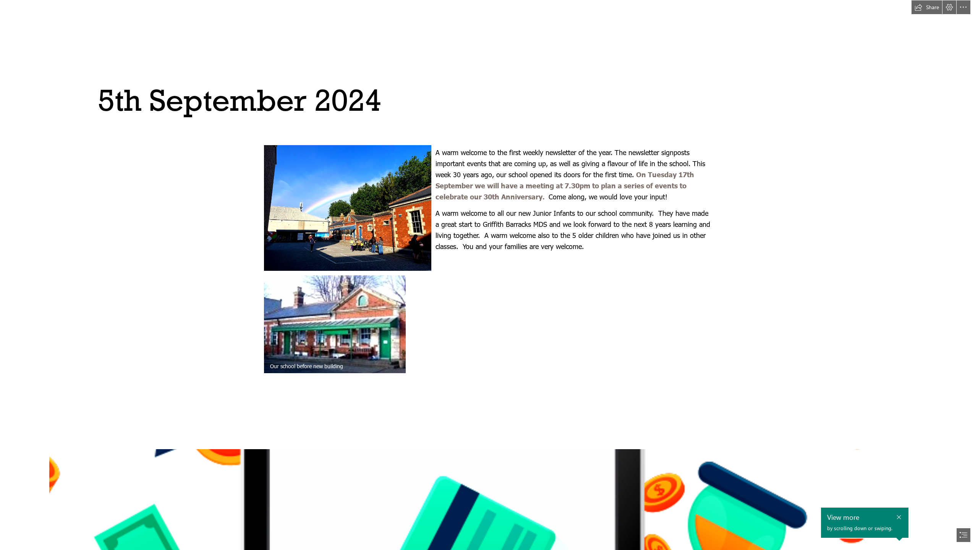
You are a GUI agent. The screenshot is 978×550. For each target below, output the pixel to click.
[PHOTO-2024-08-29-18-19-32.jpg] (347, 207)
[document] (489, 275)
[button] (927, 7)
